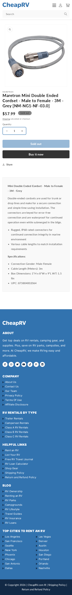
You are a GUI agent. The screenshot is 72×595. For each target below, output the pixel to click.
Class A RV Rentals (16, 427)
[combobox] (36, 14)
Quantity (7, 124)
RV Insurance (13, 518)
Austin (42, 545)
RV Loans (11, 522)
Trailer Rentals (14, 418)
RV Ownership (13, 491)
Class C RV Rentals (16, 436)
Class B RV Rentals (16, 432)
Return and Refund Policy (20, 477)
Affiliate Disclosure (16, 404)
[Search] (65, 14)
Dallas (9, 568)
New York (11, 550)
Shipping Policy (14, 472)
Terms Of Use (13, 400)
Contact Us (12, 386)
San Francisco (13, 541)
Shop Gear (11, 468)
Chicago (10, 559)
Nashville (44, 568)
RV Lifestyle (12, 509)
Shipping (6, 119)
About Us (10, 382)
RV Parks (10, 500)
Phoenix (10, 554)
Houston (44, 550)
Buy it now (36, 154)
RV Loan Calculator (16, 463)
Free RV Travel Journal (19, 459)
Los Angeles (12, 536)
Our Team (11, 391)
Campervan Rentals (17, 423)
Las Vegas (45, 536)
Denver (43, 541)
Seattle (9, 545)
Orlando (43, 563)
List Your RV (12, 454)
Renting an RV (13, 495)
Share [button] (9, 164)
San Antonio (12, 563)
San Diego (45, 554)
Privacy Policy (13, 395)
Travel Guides (13, 513)
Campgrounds (13, 504)
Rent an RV (12, 450)
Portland (44, 559)
